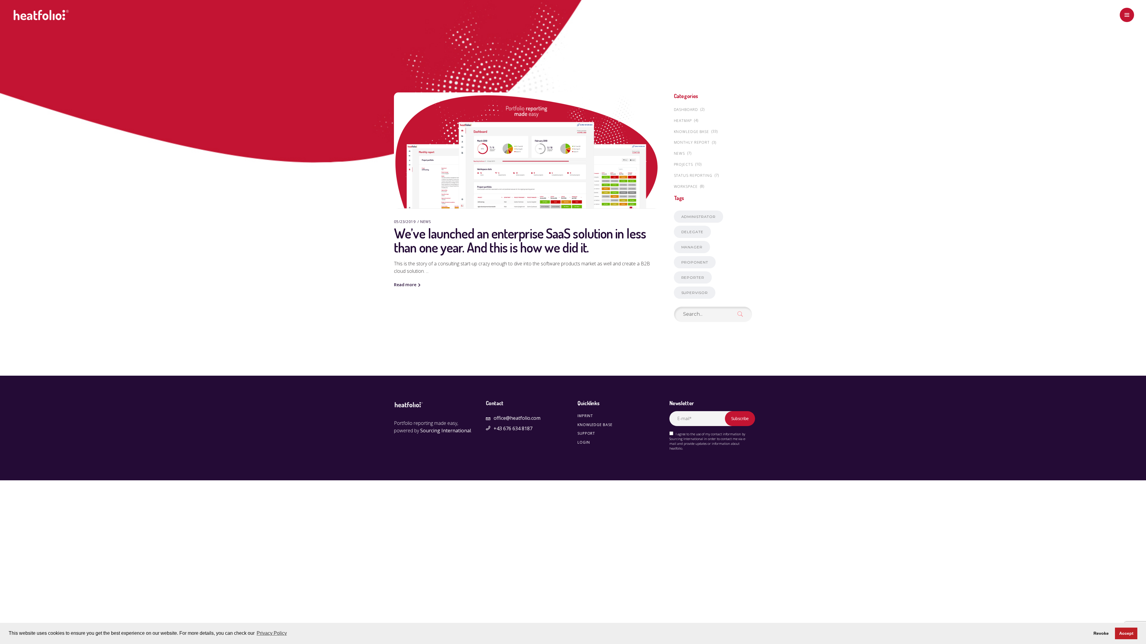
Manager (692, 247)
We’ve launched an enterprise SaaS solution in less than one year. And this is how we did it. (520, 240)
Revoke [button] (1101, 633)
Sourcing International (445, 430)
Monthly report (692, 142)
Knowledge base (691, 131)
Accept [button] (1126, 633)
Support (586, 433)
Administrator (698, 216)
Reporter (692, 277)
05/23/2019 (405, 221)
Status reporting (693, 175)
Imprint (585, 415)
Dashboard (686, 109)
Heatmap (683, 120)
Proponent (694, 262)
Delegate (692, 232)
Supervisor (694, 292)
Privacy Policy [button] (272, 633)
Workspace (686, 186)
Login (583, 442)
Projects (683, 164)
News (425, 221)
